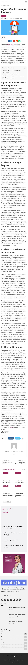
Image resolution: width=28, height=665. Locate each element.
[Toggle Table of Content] (23, 68)
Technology (3, 633)
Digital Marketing (4, 646)
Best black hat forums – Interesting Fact (13, 545)
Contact (23, 656)
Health (2, 642)
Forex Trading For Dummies (11, 540)
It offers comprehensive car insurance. (13, 76)
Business (5, 512)
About (17, 656)
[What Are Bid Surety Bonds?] (8, 475)
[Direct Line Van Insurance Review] (20, 475)
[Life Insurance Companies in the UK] (20, 488)
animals (12, 427)
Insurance (4, 15)
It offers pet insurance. (9, 78)
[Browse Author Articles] (14, 446)
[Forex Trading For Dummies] (4, 623)
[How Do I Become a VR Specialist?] (14, 518)
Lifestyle (3, 649)
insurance (10, 44)
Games (2, 636)
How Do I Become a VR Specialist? (13, 526)
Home (4, 656)
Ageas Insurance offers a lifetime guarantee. (12, 71)
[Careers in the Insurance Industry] (8, 488)
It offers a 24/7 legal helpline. (11, 74)
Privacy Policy (11, 656)
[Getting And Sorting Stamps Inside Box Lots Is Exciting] (4, 616)
